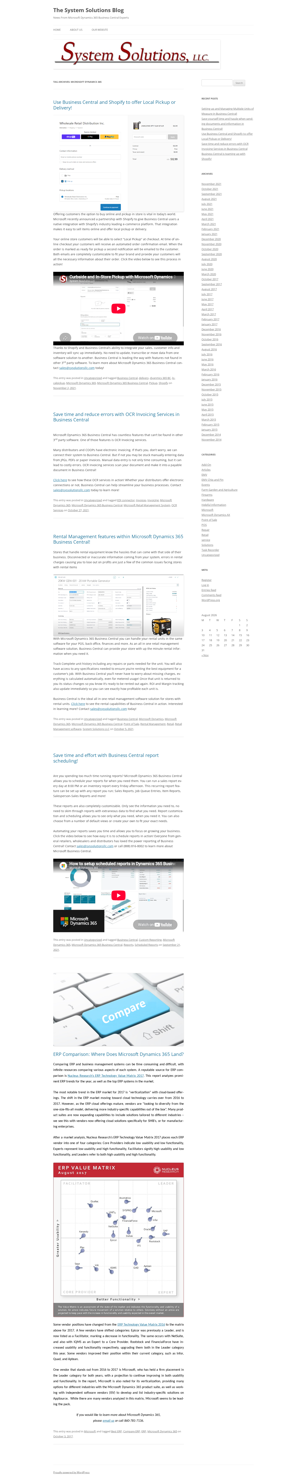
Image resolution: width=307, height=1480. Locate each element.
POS (204, 525)
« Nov (205, 655)
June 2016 (207, 359)
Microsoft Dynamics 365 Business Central (122, 383)
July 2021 (207, 204)
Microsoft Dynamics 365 (81, 383)
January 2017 (209, 324)
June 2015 (207, 404)
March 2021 (209, 224)
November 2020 (211, 244)
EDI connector (126, 500)
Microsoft (90, 1431)
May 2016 (207, 364)
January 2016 (209, 379)
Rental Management (153, 724)
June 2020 (207, 269)
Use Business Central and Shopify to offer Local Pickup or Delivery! (114, 105)
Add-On (206, 465)
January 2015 (209, 429)
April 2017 (208, 309)
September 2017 (212, 284)
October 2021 (210, 189)
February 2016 (210, 374)
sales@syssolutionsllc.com (71, 490)
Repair (205, 530)
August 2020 (209, 259)
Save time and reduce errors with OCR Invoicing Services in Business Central (116, 417)
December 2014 (211, 434)
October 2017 (210, 279)
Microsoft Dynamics (151, 719)
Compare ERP (131, 1431)
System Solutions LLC (96, 729)
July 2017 (207, 294)
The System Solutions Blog (88, 10)
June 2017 (207, 299)
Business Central (127, 378)
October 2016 (210, 339)
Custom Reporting (150, 940)
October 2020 (210, 249)
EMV (204, 475)
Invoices (141, 500)
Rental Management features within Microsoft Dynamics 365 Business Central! (118, 539)
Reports (128, 945)
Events (206, 485)
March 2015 (209, 419)
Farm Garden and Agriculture (219, 490)
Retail (170, 724)
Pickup (153, 383)
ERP (143, 1431)
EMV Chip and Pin (212, 480)
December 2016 (211, 329)
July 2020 (207, 264)
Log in (205, 585)
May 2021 (207, 214)
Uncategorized (93, 378)
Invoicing (153, 500)
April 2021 (208, 219)
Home (57, 30)
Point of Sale (131, 724)
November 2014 (211, 439)
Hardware (208, 500)
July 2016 (207, 354)
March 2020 (209, 274)
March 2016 (209, 369)
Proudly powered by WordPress (71, 1472)
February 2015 (210, 424)
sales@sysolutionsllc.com (77, 368)
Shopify (163, 383)
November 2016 (211, 334)
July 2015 (207, 399)
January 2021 (209, 234)
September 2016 (212, 344)
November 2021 (211, 184)
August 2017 (209, 289)
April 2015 (208, 414)
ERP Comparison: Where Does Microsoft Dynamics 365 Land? (118, 1054)
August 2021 (209, 199)
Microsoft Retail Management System (147, 505)
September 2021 (212, 194)
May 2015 (207, 409)
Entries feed (209, 590)
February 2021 (210, 229)
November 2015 (211, 389)
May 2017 (207, 304)
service (206, 540)
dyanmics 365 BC (160, 378)
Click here (60, 480)
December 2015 (211, 384)
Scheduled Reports (146, 945)
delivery (144, 378)
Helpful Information (214, 505)
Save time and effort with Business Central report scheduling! (106, 758)
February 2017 (210, 319)
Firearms (207, 495)
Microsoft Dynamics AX (216, 515)
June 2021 (207, 209)
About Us (76, 30)
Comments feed (211, 595)
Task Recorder (210, 550)
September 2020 (212, 254)
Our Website (100, 30)
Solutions (207, 545)
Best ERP (116, 1431)
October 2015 (210, 394)
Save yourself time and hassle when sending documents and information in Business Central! (227, 124)
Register (207, 580)
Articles (206, 470)
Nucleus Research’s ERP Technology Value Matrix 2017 (106, 1076)
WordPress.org (211, 600)
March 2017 (209, 314)
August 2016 (209, 349)
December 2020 (211, 239)
